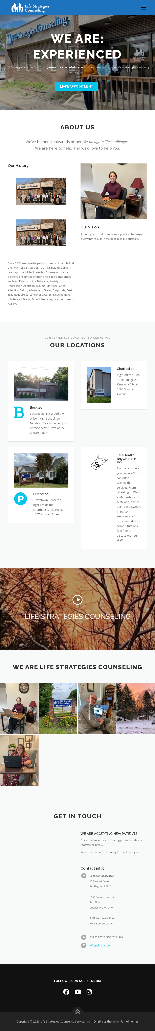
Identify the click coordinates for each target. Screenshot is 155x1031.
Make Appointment (76, 86)
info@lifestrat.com (100, 945)
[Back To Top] (77, 1012)
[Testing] (97, 709)
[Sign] (58, 709)
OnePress (100, 1021)
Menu (143, 7)
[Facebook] (66, 992)
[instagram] (89, 992)
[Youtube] (77, 992)
